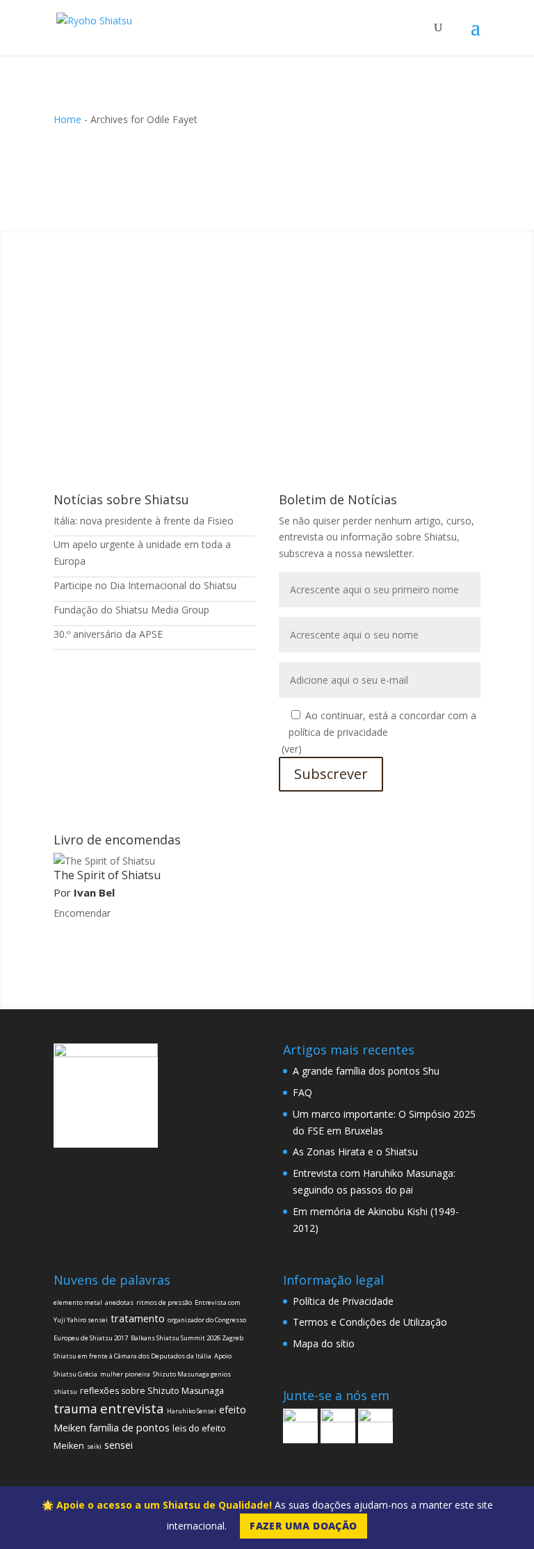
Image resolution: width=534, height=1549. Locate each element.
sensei (118, 1445)
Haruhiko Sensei (191, 1410)
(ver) (292, 748)
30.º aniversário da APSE (108, 634)
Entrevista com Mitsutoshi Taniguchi (178, 329)
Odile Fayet (106, 350)
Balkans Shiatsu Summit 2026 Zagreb (187, 1337)
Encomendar (82, 913)
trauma (75, 1408)
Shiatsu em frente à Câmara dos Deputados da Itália (132, 1356)
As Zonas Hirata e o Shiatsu (355, 1151)
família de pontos (129, 1427)
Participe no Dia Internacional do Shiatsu (145, 585)
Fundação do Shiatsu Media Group (131, 609)
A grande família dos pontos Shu (366, 1070)
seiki (94, 1446)
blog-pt (230, 350)
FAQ (302, 1092)
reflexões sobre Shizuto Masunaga (152, 1391)
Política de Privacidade (343, 1301)
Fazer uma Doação (303, 1525)
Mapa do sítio (324, 1343)
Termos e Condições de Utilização (370, 1322)
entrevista (132, 1408)
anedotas (119, 1302)
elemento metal (78, 1302)
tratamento (138, 1318)
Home (67, 119)
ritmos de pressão (164, 1302)
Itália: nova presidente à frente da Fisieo (144, 520)
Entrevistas (276, 350)
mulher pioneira (125, 1374)
